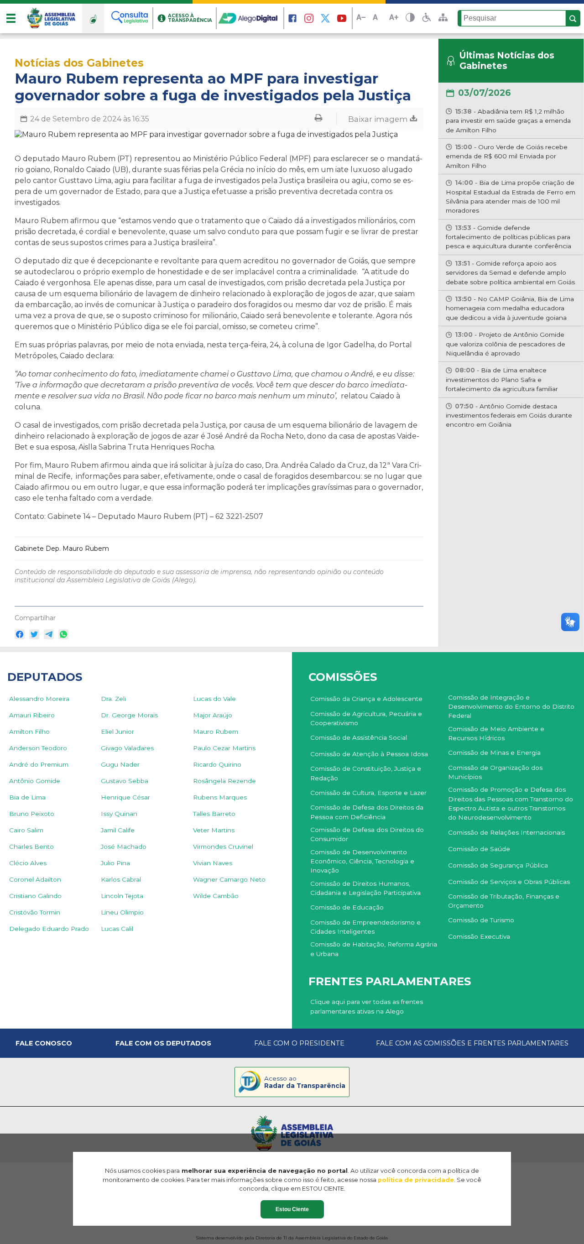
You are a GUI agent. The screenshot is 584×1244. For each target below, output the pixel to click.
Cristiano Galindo (35, 895)
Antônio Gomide (34, 780)
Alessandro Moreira (39, 698)
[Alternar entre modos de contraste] (410, 18)
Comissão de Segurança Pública (498, 865)
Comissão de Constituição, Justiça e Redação (365, 773)
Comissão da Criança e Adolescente (366, 698)
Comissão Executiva (479, 936)
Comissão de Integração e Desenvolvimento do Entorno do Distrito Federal (511, 707)
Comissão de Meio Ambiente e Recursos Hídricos (496, 733)
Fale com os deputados (163, 1043)
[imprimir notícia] (318, 118)
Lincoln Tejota (122, 895)
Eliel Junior (117, 731)
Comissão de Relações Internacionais (506, 832)
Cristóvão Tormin (34, 912)
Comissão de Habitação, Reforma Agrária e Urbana (373, 949)
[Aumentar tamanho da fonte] (393, 18)
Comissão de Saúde (479, 848)
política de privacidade (416, 1179)
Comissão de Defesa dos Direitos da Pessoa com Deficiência (366, 812)
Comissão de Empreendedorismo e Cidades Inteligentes (365, 927)
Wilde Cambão (216, 895)
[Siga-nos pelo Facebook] (292, 18)
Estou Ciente (292, 1209)
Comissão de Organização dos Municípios (495, 772)
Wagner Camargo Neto (229, 879)
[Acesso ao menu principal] (11, 18)
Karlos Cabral (121, 879)
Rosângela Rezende (224, 780)
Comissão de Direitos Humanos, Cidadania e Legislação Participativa (365, 888)
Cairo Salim (26, 830)
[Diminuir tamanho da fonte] (361, 18)
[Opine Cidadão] (93, 18)
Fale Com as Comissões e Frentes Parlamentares (472, 1043)
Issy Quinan (119, 813)
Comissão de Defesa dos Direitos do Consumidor (367, 834)
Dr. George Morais (129, 715)
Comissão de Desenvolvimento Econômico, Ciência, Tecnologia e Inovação (362, 861)
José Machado (123, 846)
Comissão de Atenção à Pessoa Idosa (369, 754)
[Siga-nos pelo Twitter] (325, 18)
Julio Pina (115, 863)
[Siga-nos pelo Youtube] (341, 18)
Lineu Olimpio (122, 912)
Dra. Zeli (113, 698)
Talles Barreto (214, 813)
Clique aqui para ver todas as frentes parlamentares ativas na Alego (366, 1006)
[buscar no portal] (573, 18)
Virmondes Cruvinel (223, 846)
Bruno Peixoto (31, 813)
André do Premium (38, 764)
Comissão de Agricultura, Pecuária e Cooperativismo (366, 718)
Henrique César (125, 797)
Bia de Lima (27, 797)
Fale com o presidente (299, 1043)
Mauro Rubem (215, 731)
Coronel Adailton (35, 879)
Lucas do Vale (214, 698)
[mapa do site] (443, 18)
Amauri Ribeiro (32, 715)
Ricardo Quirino (217, 764)
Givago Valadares (127, 748)
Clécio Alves (28, 863)
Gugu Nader (120, 764)
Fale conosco (44, 1043)
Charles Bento (31, 846)
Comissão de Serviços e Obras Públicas (509, 881)
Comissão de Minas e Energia (494, 752)
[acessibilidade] (426, 18)
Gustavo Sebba (124, 780)
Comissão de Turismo (481, 920)
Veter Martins (214, 830)
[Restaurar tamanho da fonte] (377, 18)
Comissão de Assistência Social (358, 737)
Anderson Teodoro (38, 748)
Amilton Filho (29, 731)
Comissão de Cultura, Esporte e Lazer (368, 792)
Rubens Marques (220, 797)
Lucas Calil (117, 928)
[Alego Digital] (250, 18)
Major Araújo (212, 715)
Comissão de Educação (347, 907)
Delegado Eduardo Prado (49, 928)
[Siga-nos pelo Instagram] (308, 18)
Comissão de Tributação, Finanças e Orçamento (503, 901)
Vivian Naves (212, 863)
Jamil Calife (118, 830)
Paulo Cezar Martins (224, 748)
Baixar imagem (379, 118)
